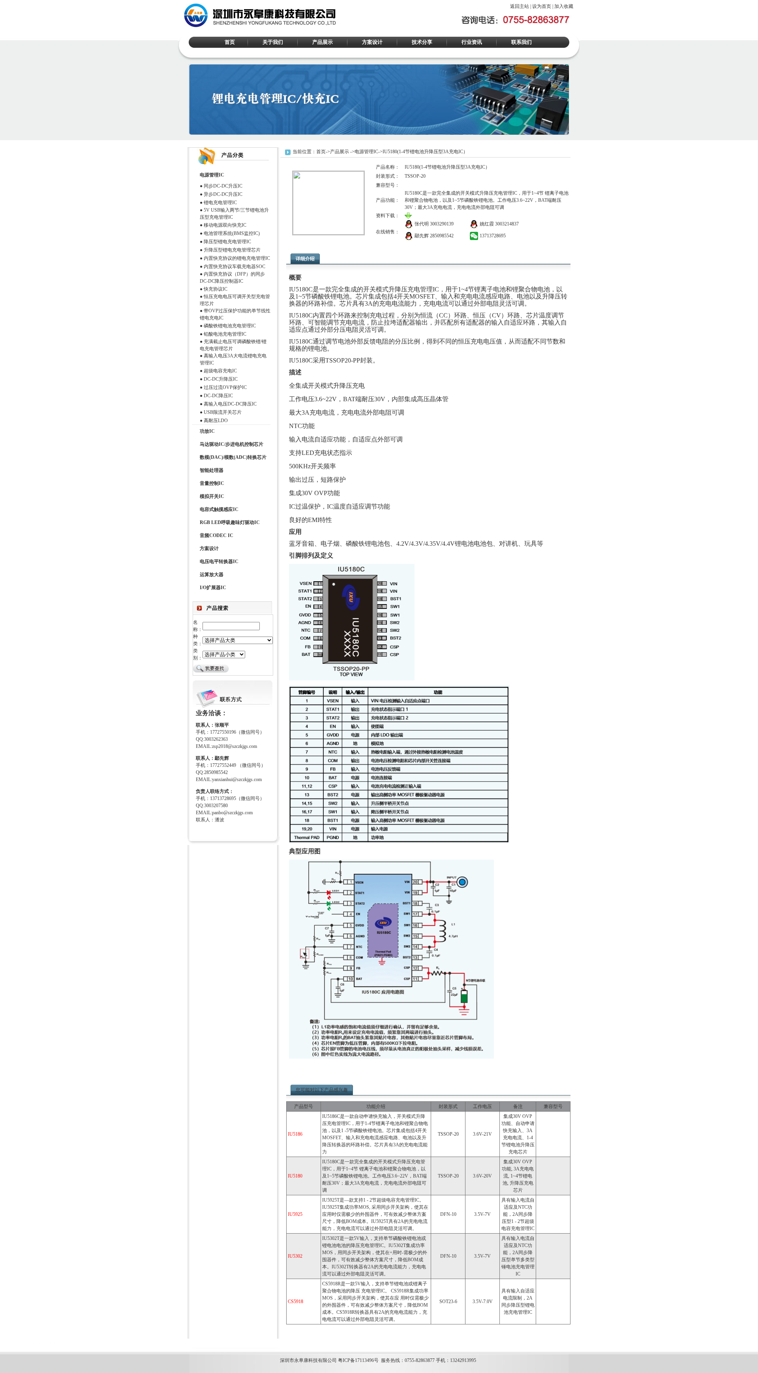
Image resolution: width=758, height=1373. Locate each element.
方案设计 (372, 42)
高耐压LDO (216, 420)
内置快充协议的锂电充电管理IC (237, 258)
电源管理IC (366, 151)
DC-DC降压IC (218, 395)
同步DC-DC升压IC (223, 186)
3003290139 (442, 224)
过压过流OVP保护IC (225, 387)
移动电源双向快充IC (225, 225)
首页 (230, 42)
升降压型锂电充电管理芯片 (232, 250)
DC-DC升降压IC (221, 379)
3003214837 (507, 224)
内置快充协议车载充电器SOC (234, 266)
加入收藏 (563, 6)
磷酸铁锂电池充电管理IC (230, 326)
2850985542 (442, 236)
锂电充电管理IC (220, 202)
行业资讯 (472, 42)
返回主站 (519, 6)
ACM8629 (42, 1344)
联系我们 (521, 42)
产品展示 (322, 42)
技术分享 (422, 42)
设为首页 (541, 6)
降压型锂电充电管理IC (227, 241)
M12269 (8, 1344)
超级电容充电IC (220, 371)
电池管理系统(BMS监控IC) (232, 233)
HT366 (24, 1344)
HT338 (60, 1344)
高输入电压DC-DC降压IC (230, 404)
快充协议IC (215, 289)
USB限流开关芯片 (223, 412)
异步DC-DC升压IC (223, 194)
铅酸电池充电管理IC (225, 334)
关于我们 (273, 42)
